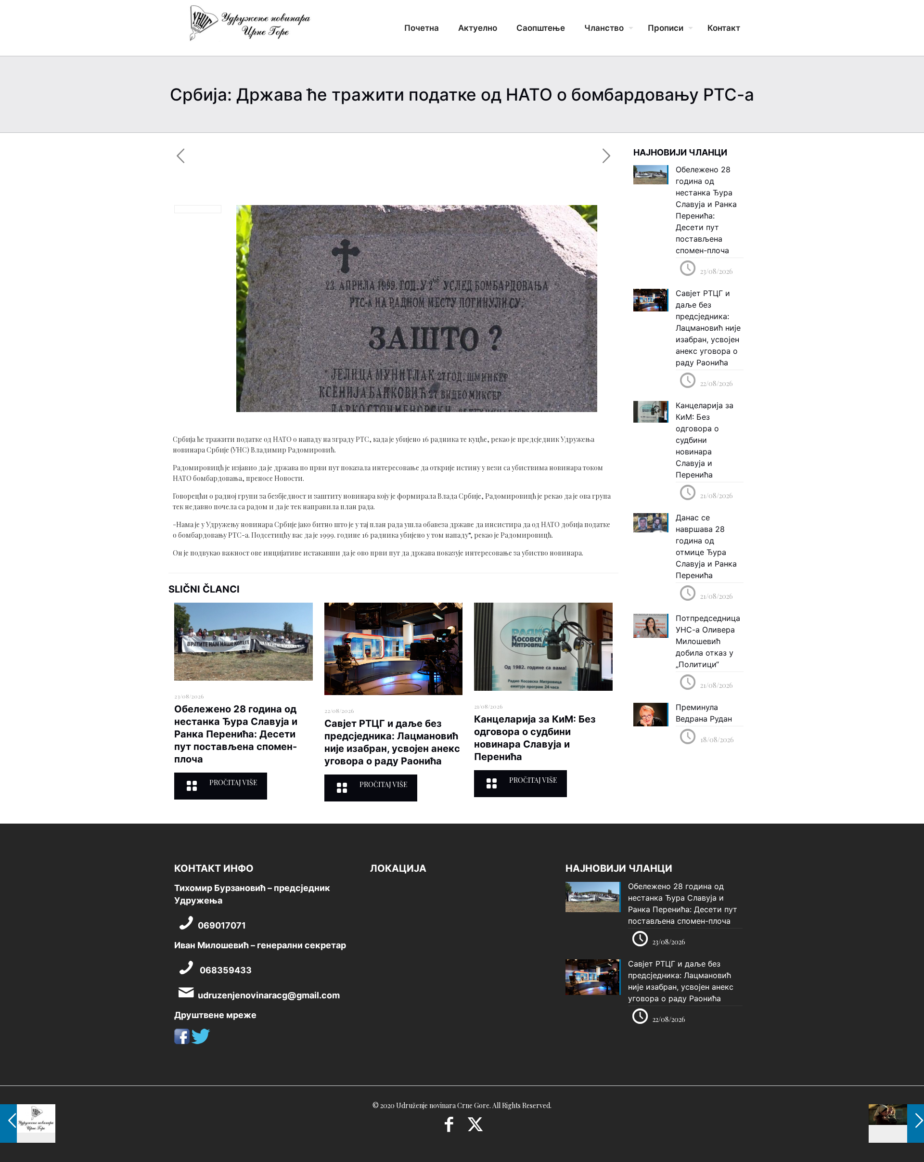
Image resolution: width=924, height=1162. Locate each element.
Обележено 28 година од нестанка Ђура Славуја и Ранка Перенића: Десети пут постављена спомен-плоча (235, 734)
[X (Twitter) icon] (475, 1127)
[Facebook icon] (449, 1127)
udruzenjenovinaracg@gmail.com (269, 995)
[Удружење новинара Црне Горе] (249, 26)
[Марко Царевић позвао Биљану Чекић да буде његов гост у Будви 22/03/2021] (896, 1123)
